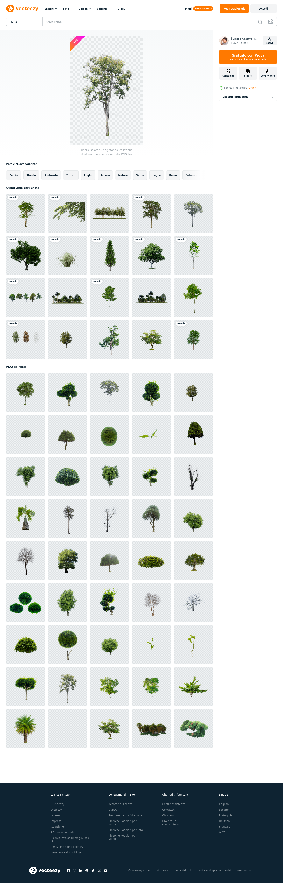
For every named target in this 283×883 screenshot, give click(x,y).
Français (224, 826)
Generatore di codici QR (66, 852)
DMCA (113, 809)
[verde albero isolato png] (109, 297)
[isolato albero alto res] (25, 255)
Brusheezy (57, 804)
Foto (66, 8)
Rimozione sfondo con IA (67, 847)
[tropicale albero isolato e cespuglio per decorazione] (67, 255)
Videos (83, 8)
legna (156, 175)
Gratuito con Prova (248, 57)
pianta (13, 175)
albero (105, 175)
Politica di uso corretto (238, 870)
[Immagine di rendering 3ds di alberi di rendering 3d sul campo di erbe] (67, 297)
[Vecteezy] (22, 8)
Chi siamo (168, 815)
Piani (188, 8)
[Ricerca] (260, 21)
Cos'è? (252, 87)
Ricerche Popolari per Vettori (123, 822)
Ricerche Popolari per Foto (126, 830)
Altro (222, 832)
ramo (173, 175)
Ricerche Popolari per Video (123, 837)
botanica (191, 175)
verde (140, 175)
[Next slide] (207, 175)
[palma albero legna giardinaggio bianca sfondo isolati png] (25, 728)
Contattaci (168, 809)
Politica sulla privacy (210, 870)
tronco (70, 175)
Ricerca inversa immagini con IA (70, 839)
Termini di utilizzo (185, 870)
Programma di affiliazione (125, 815)
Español (224, 809)
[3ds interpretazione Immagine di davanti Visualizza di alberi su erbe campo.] (109, 213)
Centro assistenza (173, 804)
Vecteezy (56, 809)
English (224, 804)
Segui (269, 42)
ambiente (51, 175)
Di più (121, 8)
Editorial (102, 8)
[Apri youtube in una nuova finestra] (105, 870)
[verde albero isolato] (109, 339)
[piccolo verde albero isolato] (193, 255)
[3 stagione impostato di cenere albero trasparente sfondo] (25, 339)
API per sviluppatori (63, 832)
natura (123, 175)
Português (225, 815)
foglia (88, 175)
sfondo (31, 175)
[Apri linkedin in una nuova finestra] (80, 870)
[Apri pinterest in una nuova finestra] (86, 870)
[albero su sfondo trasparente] (151, 213)
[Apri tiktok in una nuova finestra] (93, 870)
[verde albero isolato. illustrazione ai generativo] (151, 255)
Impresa (56, 821)
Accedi (263, 8)
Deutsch (224, 821)
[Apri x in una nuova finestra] (99, 870)
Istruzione (57, 826)
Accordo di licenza (120, 804)
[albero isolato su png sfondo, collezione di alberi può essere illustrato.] (193, 213)
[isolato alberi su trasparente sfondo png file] (193, 297)
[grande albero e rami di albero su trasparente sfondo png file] (67, 213)
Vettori (49, 8)
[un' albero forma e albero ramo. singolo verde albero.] (25, 213)
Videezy (55, 815)
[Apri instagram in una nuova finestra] (74, 870)
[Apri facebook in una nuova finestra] (68, 870)
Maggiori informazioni (236, 97)
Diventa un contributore (170, 822)
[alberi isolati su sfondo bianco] (151, 339)
